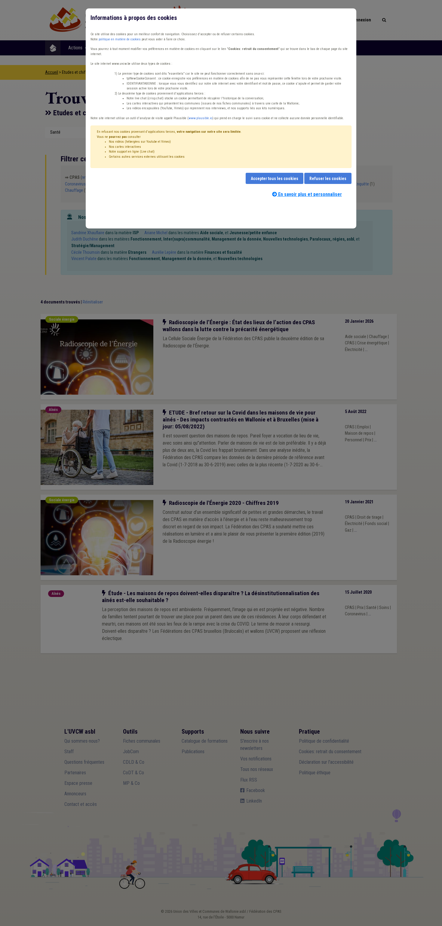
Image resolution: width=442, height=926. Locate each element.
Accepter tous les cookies (274, 178)
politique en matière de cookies (120, 39)
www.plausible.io (200, 118)
